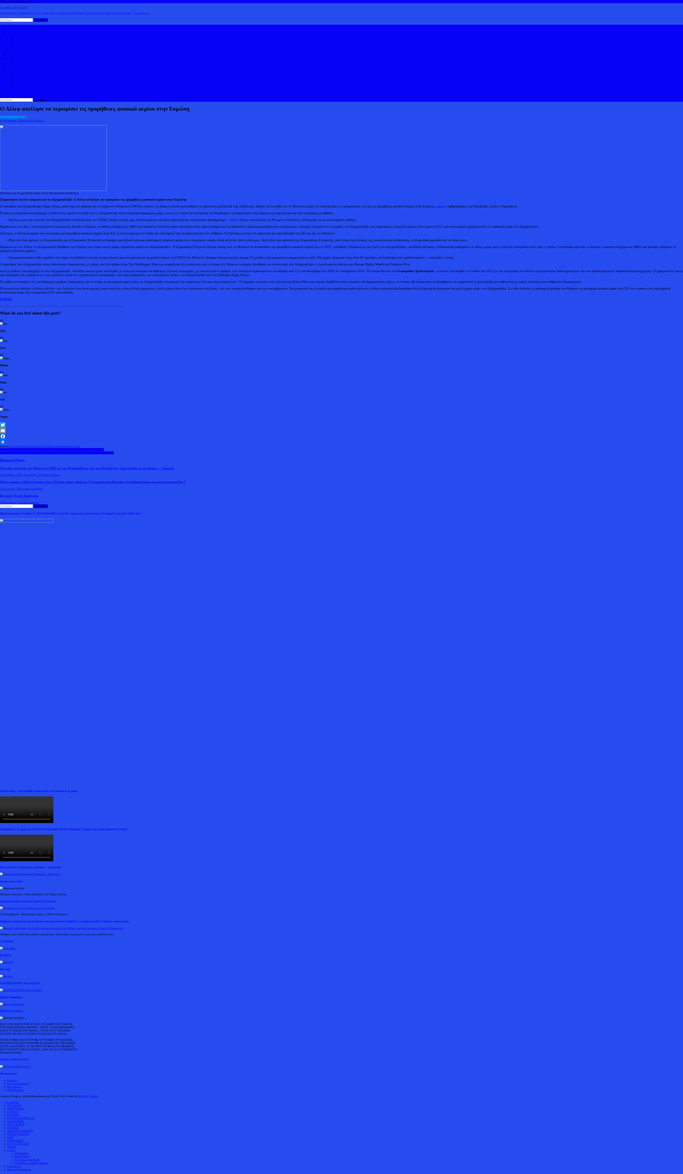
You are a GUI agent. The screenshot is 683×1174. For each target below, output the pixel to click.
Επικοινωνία (14, 1166)
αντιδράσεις (32, 446)
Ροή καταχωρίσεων (18, 1083)
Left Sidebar (21, 1153)
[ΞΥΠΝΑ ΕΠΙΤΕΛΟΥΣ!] (15, 1066)
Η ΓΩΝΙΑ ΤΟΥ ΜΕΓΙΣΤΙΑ (30, 77)
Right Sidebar (22, 1156)
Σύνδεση (12, 1080)
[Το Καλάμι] (7, 948)
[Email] (341, 430)
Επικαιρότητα (57, 446)
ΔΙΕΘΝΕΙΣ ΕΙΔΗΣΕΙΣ (20, 55)
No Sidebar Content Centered (30, 1163)
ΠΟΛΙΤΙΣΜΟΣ (23, 74)
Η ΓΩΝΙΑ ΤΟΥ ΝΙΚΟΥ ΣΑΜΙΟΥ (34, 80)
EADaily (6, 299)
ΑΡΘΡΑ (12, 1147)
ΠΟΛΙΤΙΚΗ (14, 29)
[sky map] (6, 976)
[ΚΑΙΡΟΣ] (6, 962)
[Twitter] (341, 425)
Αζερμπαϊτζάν (18, 446)
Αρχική (11, 26)
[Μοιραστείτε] (341, 442)
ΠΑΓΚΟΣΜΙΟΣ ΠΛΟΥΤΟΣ (30, 61)
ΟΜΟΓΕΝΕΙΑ (22, 42)
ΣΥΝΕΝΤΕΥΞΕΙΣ (18, 1143)
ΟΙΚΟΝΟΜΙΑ (15, 58)
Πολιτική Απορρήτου (19, 1169)
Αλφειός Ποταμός (33, 120)
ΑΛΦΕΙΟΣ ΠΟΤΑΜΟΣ (14, 7)
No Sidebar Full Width (27, 1159)
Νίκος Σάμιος (51, 475)
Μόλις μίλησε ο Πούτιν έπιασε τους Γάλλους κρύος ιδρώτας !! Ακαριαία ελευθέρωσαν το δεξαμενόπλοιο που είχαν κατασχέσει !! (93, 482)
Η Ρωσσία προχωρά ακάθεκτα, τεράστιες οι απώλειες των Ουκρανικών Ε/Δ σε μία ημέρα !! (52, 449)
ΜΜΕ (10, 1137)
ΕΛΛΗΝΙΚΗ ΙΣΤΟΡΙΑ (27, 71)
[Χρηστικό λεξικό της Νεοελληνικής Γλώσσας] (27, 908)
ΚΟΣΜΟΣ (13, 32)
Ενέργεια (44, 446)
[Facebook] (341, 436)
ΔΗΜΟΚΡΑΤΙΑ (23, 35)
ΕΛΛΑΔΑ (13, 51)
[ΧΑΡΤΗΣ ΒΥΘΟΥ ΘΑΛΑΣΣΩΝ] (20, 990)
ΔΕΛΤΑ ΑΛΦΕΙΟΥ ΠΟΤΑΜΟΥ (33, 83)
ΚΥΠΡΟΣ (20, 39)
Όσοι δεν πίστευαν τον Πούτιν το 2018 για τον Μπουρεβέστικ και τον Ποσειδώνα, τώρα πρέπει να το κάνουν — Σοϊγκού (87, 468)
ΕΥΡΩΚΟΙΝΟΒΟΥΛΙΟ (28, 48)
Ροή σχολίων (14, 1086)
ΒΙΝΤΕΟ (12, 64)
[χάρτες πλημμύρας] (12, 1004)
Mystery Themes (88, 1096)
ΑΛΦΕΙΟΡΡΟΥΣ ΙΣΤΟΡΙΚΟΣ (25, 67)
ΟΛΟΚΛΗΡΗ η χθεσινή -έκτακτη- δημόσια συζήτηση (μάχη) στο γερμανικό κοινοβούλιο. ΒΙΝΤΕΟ (57, 452)
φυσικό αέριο (72, 446)
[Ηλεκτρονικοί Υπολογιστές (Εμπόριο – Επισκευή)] (30, 874)
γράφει (440, 206)
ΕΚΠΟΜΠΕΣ (15, 1140)
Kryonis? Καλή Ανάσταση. (19, 496)
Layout (11, 1150)
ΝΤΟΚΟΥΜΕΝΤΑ (18, 1134)
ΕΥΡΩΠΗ (20, 45)
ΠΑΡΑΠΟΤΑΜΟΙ (32, 87)
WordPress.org (15, 1090)
